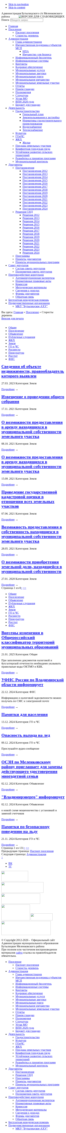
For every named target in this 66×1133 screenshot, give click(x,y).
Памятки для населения (24, 714)
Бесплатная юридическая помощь (28, 299)
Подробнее (8, 389)
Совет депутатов (18, 265)
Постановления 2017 (35, 186)
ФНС (11, 359)
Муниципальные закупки (30, 73)
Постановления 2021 (35, 199)
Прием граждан (24, 89)
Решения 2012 (31, 214)
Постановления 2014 (35, 177)
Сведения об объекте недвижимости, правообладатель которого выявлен (32, 371)
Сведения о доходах (27, 290)
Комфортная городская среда (32, 148)
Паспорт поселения (27, 32)
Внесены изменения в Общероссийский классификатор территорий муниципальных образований (29, 639)
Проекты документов (28, 259)
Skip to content (16, 7)
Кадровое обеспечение (29, 67)
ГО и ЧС (13, 346)
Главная (13, 26)
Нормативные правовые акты (33, 281)
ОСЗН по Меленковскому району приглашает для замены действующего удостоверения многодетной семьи (31, 769)
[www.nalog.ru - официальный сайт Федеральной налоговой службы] (14, 880)
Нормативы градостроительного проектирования (42, 122)
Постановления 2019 (35, 192)
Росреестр (14, 349)
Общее (12, 327)
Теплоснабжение (33, 130)
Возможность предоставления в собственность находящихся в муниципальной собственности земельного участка (31, 534)
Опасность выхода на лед (25, 735)
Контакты (21, 63)
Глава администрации (28, 41)
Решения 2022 (31, 246)
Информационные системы (32, 60)
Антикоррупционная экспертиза (35, 277)
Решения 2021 (31, 243)
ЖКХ (18, 139)
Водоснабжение (32, 126)
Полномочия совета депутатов (33, 271)
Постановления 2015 (35, 180)
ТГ (10, 866)
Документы (15, 164)
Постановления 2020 (35, 196)
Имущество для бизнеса (37, 54)
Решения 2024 (31, 252)
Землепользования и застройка (41, 117)
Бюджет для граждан (27, 104)
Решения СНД (24, 211)
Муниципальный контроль (31, 161)
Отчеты (20, 85)
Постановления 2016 (35, 183)
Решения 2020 (31, 240)
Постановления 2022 (35, 202)
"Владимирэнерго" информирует (33, 797)
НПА (26, 51)
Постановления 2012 (35, 170)
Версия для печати (12, 318)
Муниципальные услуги (30, 70)
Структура (21, 95)
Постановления (24, 167)
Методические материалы (31, 287)
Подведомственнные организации (29, 303)
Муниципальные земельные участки (37, 82)
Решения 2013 (31, 218)
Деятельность (16, 107)
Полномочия (23, 92)
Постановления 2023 (35, 205)
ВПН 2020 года (24, 101)
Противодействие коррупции (26, 274)
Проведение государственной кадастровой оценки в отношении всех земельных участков (29, 499)
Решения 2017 (31, 230)
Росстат (13, 355)
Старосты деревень (27, 35)
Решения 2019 (31, 237)
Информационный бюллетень (33, 57)
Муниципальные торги (29, 76)
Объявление (15, 333)
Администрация (18, 38)
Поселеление (16, 330)
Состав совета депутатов (30, 268)
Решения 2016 (31, 227)
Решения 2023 (31, 249)
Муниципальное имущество (32, 79)
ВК (10, 863)
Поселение (14, 29)
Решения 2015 (31, 224)
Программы (22, 255)
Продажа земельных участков (33, 145)
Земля (11, 343)
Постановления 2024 (35, 208)
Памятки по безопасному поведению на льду (25, 829)
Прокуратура (16, 352)
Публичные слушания (21, 337)
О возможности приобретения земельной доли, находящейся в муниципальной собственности (31, 567)
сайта (19, 952)
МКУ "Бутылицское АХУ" (31, 306)
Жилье (26, 142)
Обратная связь (24, 296)
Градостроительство (27, 111)
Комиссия (21, 284)
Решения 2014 (31, 221)
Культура (20, 133)
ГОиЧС (19, 136)
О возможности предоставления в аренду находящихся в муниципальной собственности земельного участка (32, 429)
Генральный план (33, 114)
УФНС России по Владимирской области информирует (32, 682)
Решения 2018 (31, 233)
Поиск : (6, 19)
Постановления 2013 (35, 174)
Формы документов (27, 293)
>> (24, 587)
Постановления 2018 (35, 189)
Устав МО (21, 98)
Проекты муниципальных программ (37, 262)
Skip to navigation (18, 4)
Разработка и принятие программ (35, 158)
